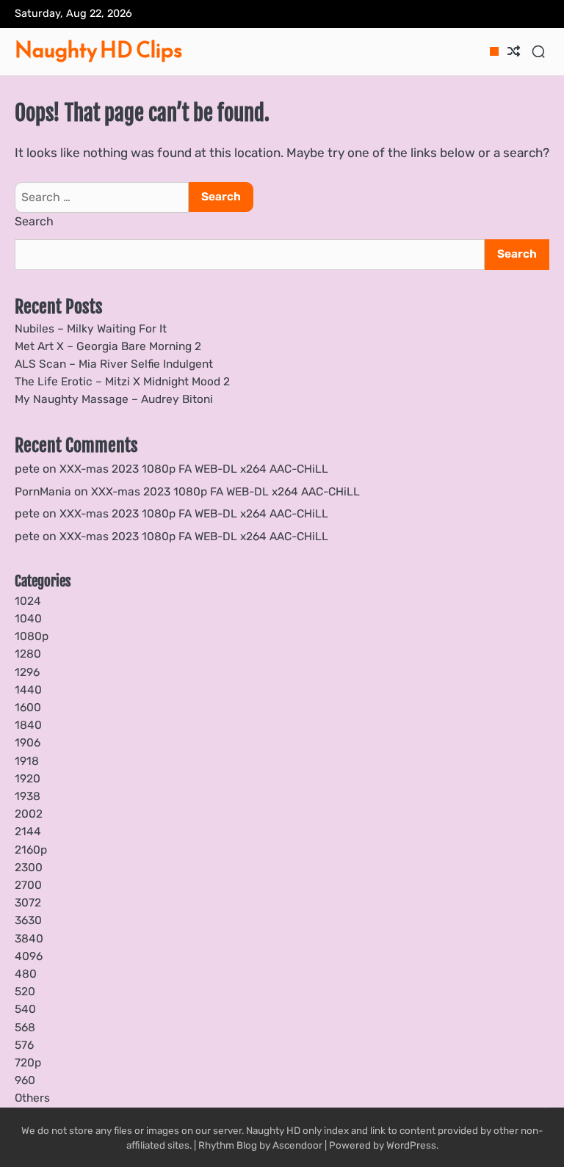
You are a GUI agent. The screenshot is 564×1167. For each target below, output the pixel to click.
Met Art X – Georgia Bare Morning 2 (108, 346)
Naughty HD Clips (98, 49)
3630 (28, 920)
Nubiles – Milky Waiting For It (91, 328)
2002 (29, 814)
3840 (29, 938)
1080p (31, 636)
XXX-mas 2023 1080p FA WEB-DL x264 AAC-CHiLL (193, 469)
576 (24, 1045)
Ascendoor (297, 1145)
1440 (28, 690)
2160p (31, 850)
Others (32, 1098)
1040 (28, 618)
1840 (28, 725)
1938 (27, 796)
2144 (28, 831)
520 (25, 991)
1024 (28, 601)
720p (28, 1062)
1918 (27, 761)
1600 (28, 707)
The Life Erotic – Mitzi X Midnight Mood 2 (122, 381)
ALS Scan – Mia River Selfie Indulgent (114, 364)
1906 (27, 742)
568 (25, 1027)
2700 (28, 885)
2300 (29, 867)
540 (25, 1009)
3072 (28, 902)
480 (26, 974)
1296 (27, 672)
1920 (27, 778)
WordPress (411, 1145)
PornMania (43, 491)
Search (34, 221)
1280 (28, 654)
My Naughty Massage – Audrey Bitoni (114, 399)
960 (25, 1080)
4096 (29, 956)
